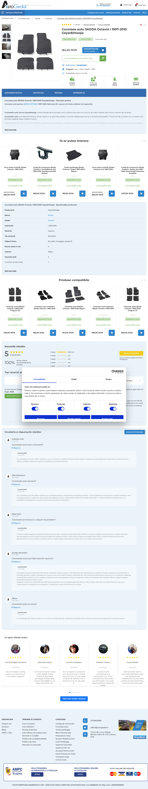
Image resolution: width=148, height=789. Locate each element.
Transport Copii (62, 757)
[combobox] (45, 5)
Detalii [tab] (74, 379)
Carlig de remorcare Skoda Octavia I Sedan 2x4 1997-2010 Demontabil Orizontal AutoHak (132, 170)
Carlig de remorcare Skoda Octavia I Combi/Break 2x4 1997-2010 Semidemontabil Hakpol (44, 170)
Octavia (51, 220)
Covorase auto (62, 727)
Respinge (41, 418)
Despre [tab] (109, 379)
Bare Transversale (63, 733)
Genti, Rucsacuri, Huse (66, 754)
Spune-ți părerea (89, 24)
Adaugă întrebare (134, 432)
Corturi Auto (61, 760)
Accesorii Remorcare (65, 751)
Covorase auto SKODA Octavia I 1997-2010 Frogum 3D (15, 309)
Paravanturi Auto (63, 736)
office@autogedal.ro (97, 727)
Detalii (37, 774)
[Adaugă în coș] (24, 194)
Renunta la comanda (31, 745)
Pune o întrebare (104, 24)
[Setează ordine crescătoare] (139, 381)
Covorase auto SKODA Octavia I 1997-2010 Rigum (74, 308)
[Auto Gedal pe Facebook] (132, 725)
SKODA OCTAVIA (30, 104)
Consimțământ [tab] (39, 379)
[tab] (74, 239)
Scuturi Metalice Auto (65, 739)
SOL (10, 733)
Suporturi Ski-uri (63, 748)
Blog (144, 13)
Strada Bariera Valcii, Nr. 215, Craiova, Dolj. (103, 734)
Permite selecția (74, 418)
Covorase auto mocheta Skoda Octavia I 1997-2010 (44, 308)
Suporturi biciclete (64, 745)
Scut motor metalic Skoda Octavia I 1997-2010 (15, 168)
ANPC (4, 733)
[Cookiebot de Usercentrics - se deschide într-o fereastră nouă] (113, 371)
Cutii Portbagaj (62, 742)
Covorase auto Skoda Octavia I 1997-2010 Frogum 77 (133, 309)
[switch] (61, 409)
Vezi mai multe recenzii (74, 699)
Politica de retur (29, 742)
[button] (6, 28)
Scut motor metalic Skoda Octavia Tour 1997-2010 (103, 168)
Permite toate (107, 418)
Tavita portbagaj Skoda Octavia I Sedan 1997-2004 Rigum (74, 169)
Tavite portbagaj (63, 730)
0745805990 (105, 6)
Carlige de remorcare (65, 724)
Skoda (50, 215)
